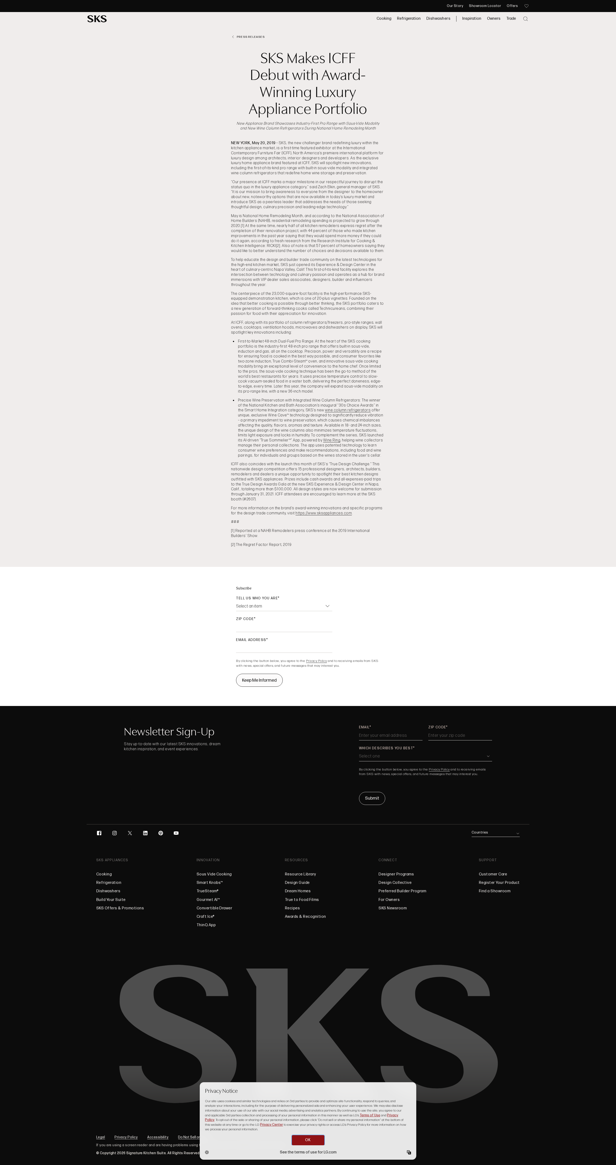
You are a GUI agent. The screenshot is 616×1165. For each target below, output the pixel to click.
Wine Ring (331, 440)
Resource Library (300, 874)
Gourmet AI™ (208, 900)
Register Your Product (499, 882)
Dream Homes (298, 891)
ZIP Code (245, 619)
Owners (493, 18)
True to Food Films (302, 900)
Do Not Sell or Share (194, 1137)
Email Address (251, 640)
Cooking (384, 18)
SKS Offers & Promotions (120, 908)
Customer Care (493, 874)
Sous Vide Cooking (214, 874)
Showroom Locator (485, 6)
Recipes (292, 908)
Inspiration (471, 18)
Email (364, 727)
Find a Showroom (494, 891)
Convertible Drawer (214, 908)
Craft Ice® (206, 916)
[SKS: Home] (97, 19)
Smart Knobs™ (210, 882)
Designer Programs (396, 874)
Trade (511, 18)
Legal (100, 1137)
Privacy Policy (316, 661)
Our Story (455, 6)
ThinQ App (206, 925)
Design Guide (297, 882)
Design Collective (395, 882)
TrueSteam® (208, 891)
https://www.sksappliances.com (323, 513)
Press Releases (251, 37)
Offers (512, 6)
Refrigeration (409, 18)
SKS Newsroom (393, 908)
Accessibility (157, 1137)
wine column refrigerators (348, 410)
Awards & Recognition (305, 916)
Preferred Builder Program (402, 891)
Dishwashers (438, 18)
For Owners (389, 900)
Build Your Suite (111, 900)
